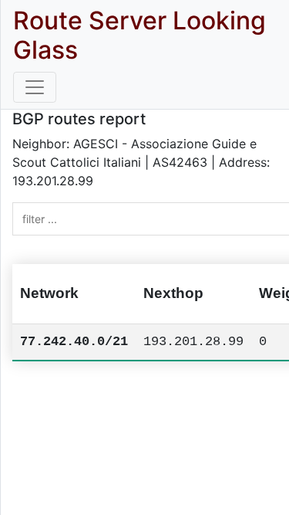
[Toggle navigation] (34, 87)
